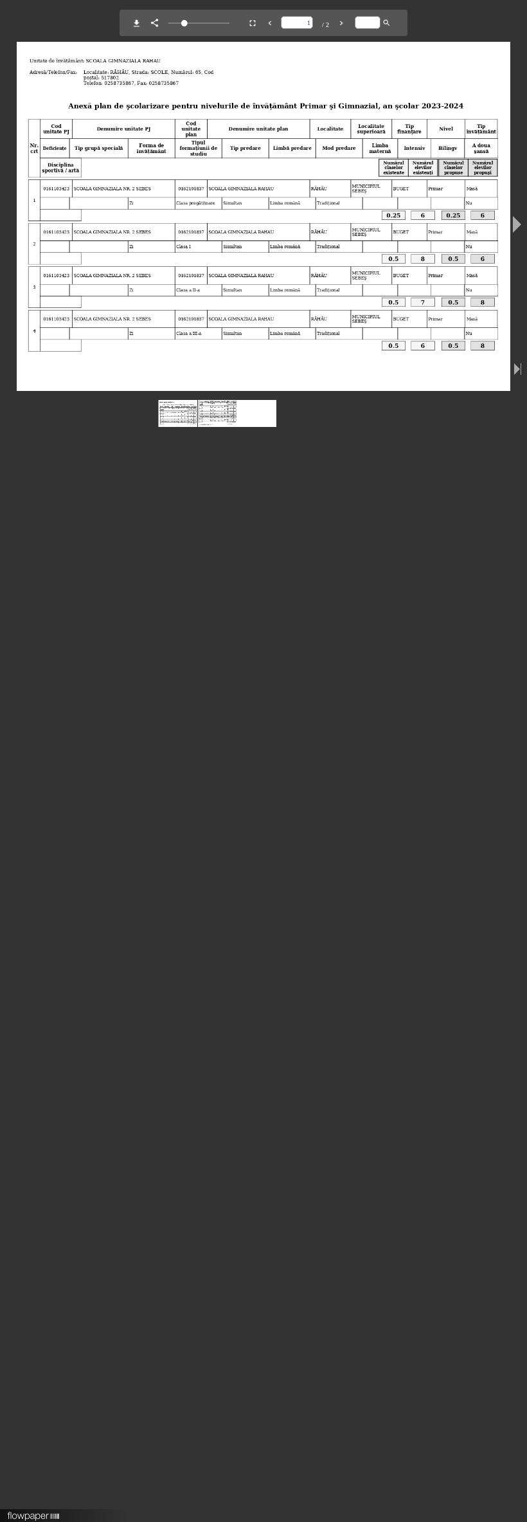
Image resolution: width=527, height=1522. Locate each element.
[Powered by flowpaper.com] (33, 1512)
